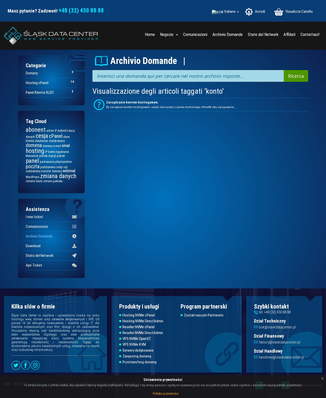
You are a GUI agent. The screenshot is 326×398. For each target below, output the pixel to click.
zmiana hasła (34, 181)
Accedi (259, 11)
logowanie (62, 152)
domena (34, 145)
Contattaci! (310, 34)
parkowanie (47, 162)
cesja (42, 135)
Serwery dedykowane (138, 350)
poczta (32, 166)
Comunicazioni (195, 34)
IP (46, 152)
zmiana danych (58, 176)
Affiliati (289, 34)
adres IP (51, 130)
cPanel (55, 136)
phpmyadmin (63, 162)
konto (51, 152)
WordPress (32, 177)
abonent (36, 129)
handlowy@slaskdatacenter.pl (281, 357)
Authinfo (63, 130)
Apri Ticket (34, 265)
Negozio (167, 34)
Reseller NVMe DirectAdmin (143, 333)
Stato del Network (263, 34)
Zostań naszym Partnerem (203, 315)
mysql (52, 156)
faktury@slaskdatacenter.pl (279, 342)
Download (33, 246)
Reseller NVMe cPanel (139, 327)
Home (150, 34)
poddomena (48, 167)
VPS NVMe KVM (134, 345)
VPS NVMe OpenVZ (137, 339)
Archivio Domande (227, 34)
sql (65, 167)
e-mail (57, 146)
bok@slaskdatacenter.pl (277, 327)
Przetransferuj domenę (140, 362)
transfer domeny (51, 171)
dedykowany (57, 141)
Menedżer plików (37, 156)
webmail (69, 170)
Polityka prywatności (166, 393)
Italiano (230, 12)
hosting (35, 150)
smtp (59, 167)
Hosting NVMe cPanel (139, 315)
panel (32, 160)
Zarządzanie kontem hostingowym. (132, 102)
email (66, 145)
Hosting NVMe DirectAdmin (143, 321)
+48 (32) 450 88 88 (81, 10)
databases (41, 141)
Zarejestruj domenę (137, 356)
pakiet (61, 156)
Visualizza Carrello (299, 11)
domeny (47, 146)
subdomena (33, 171)
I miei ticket (34, 217)
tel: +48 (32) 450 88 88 (275, 312)
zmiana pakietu (53, 181)
